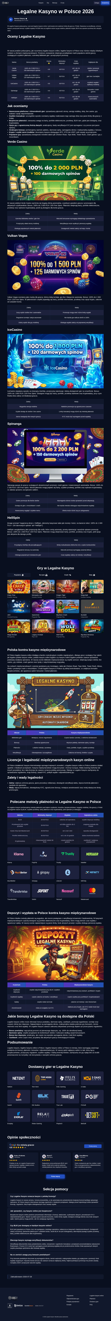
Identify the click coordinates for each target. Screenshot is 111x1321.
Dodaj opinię (93, 1146)
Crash (66, 575)
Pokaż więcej (55, 1176)
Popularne (17, 575)
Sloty (90, 575)
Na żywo (42, 575)
